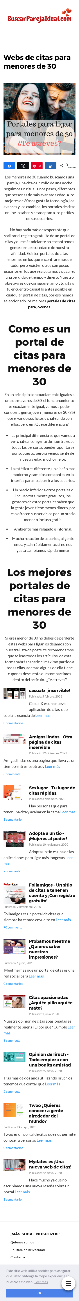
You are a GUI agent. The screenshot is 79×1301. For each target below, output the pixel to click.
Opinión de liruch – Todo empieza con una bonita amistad (50, 1060)
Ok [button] (40, 1293)
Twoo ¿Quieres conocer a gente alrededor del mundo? (46, 1113)
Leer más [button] (41, 1282)
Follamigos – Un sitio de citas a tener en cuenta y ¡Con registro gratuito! (52, 892)
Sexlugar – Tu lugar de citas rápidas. (52, 790)
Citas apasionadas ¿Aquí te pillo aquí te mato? (51, 1003)
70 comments (13, 927)
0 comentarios (13, 723)
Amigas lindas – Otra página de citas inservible (50, 742)
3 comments (12, 1040)
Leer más (42, 715)
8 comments (12, 774)
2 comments (12, 871)
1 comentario (13, 819)
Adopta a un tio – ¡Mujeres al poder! (48, 836)
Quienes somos (22, 1242)
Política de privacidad (28, 1250)
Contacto (18, 1257)
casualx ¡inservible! (49, 690)
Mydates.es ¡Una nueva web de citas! (50, 1164)
